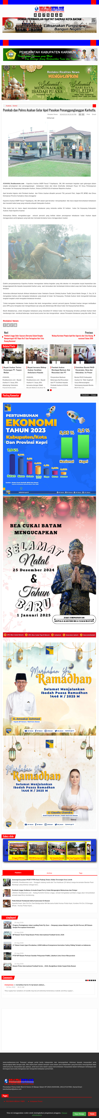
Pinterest (15, 325)
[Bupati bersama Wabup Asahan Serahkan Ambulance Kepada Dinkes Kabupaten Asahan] (37, 354)
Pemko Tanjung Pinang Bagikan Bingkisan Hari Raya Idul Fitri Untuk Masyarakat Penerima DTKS (82, 860)
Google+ (12, 325)
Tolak (92, 1114)
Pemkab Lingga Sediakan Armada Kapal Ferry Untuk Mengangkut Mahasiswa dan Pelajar (44, 890)
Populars (18, 873)
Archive (49, 873)
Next (94, 354)
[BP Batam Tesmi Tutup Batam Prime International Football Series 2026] (7, 935)
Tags (80, 873)
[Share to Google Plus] (20, 356)
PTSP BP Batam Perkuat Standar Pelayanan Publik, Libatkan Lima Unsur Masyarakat (44, 956)
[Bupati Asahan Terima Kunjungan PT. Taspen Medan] (13, 354)
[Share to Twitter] (17, 356)
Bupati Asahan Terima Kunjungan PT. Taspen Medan (13, 370)
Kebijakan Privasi (36, 1101)
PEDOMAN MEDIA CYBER (15, 1101)
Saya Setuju (79, 1114)
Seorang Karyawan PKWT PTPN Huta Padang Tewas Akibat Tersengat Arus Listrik (42, 880)
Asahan (8, 106)
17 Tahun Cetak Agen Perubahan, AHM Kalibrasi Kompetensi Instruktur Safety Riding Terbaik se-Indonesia (52, 945)
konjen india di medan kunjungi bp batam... (30, 985)
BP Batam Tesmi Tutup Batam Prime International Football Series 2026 (38, 935)
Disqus (93, 395)
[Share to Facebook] (13, 356)
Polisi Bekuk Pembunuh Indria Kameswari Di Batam (31, 901)
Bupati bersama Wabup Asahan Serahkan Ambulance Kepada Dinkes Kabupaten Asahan (37, 372)
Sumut (15, 106)
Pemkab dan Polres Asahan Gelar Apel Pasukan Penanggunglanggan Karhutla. (49, 110)
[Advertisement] (49, 1031)
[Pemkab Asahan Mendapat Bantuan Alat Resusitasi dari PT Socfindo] (61, 354)
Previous (3, 354)
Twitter (8, 325)
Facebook (4, 325)
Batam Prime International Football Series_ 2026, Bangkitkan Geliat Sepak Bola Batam (44, 966)
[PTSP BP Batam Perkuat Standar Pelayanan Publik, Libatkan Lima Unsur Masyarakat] (7, 956)
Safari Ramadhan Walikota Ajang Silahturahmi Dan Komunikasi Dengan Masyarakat (24, 860)
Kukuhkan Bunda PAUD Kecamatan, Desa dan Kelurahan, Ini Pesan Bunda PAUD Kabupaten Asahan (85, 372)
